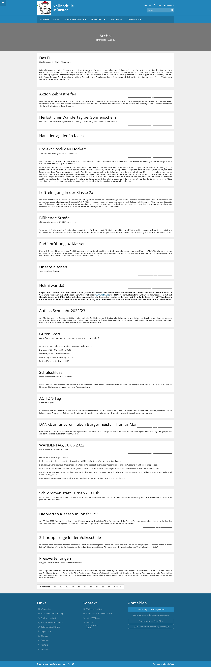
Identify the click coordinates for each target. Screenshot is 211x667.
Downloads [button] (133, 19)
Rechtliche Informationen (52, 622)
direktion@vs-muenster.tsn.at (99, 613)
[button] (154, 5)
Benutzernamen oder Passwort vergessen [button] (151, 615)
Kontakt (44, 645)
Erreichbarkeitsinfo (49, 618)
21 (97, 586)
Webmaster (46, 609)
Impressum (46, 631)
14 (55, 586)
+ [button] (146, 5)
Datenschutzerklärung (50, 627)
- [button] (70, 664)
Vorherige (46, 586)
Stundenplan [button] (116, 19)
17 (73, 586)
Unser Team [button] (97, 19)
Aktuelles (45, 649)
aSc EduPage (168, 664)
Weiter (116, 586)
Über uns (45, 640)
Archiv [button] (56, 19)
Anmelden (169, 5)
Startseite (101, 40)
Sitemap (44, 636)
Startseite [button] (44, 19)
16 (67, 586)
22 (103, 586)
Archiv (111, 40)
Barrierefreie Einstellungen (50, 664)
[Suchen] (172, 10)
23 (109, 586)
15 (61, 586)
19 (85, 586)
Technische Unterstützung (52, 613)
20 (91, 586)
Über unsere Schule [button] (74, 19)
